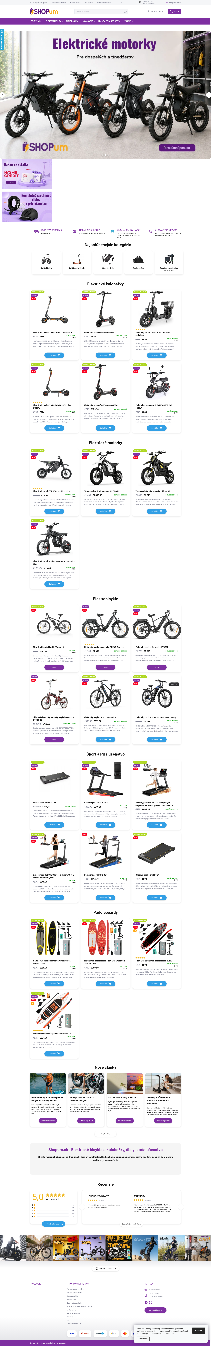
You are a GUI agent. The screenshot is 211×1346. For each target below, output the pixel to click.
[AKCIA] (105, 852)
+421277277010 (154, 1294)
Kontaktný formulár (155, 1310)
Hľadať (125, 12)
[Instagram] (150, 1302)
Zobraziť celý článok (48, 1121)
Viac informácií (168, 1333)
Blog (68, 1320)
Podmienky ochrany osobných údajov (79, 1306)
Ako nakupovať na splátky (38, 3)
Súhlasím (198, 1331)
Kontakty (70, 1317)
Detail (54, 667)
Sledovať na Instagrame (107, 1268)
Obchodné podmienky (104, 3)
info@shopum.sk (155, 1289)
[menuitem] (37, 21)
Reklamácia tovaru (73, 1313)
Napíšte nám (89, 3)
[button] (8, 95)
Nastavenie (143, 1339)
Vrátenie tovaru (72, 1310)
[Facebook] (146, 1302)
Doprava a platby (75, 3)
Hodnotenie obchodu (74, 1324)
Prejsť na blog (105, 1134)
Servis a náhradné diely (58, 3)
